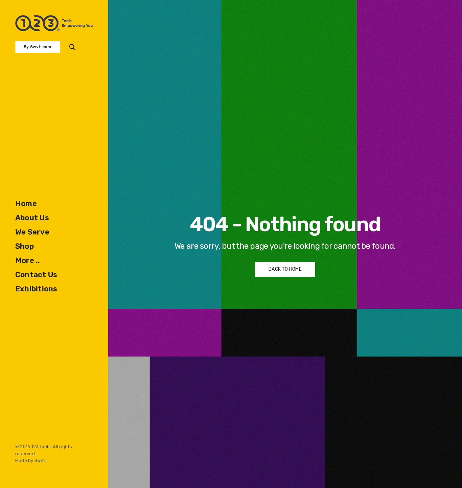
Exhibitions (36, 288)
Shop (24, 246)
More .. (27, 260)
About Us (32, 217)
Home (26, 203)
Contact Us (36, 274)
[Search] (72, 47)
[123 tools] (54, 23)
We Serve (32, 232)
